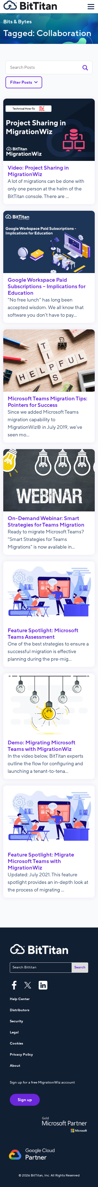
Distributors (19, 1010)
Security (16, 1021)
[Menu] (90, 6)
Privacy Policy (21, 1054)
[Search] (85, 67)
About (15, 1066)
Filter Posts (21, 82)
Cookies (16, 1043)
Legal (14, 1032)
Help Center (20, 999)
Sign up (25, 1100)
